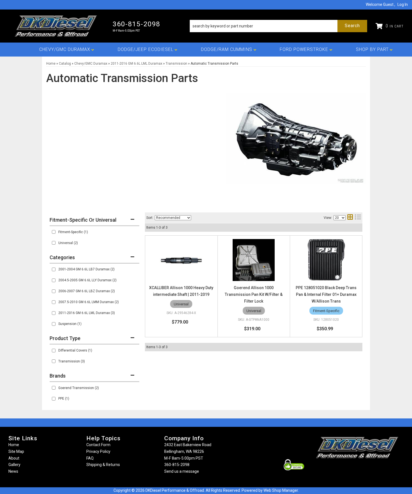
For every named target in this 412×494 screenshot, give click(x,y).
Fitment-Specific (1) (73, 232)
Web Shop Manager (280, 490)
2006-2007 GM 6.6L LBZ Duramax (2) (86, 291)
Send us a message (181, 471)
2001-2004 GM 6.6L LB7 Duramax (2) (86, 269)
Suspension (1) (70, 324)
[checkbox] (53, 232)
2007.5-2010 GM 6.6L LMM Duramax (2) (88, 302)
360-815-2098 (176, 464)
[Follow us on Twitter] (363, 469)
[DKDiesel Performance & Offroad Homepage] (56, 26)
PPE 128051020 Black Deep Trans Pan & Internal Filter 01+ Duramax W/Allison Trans (326, 294)
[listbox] (173, 217)
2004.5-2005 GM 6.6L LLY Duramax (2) (87, 280)
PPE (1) (63, 399)
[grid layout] (350, 217)
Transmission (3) (71, 361)
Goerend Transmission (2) (78, 388)
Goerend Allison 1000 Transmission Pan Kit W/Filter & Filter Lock (254, 294)
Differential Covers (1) (75, 350)
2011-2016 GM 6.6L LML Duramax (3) (86, 313)
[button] (278, 26)
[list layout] (358, 217)
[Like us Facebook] (347, 469)
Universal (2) (68, 243)
